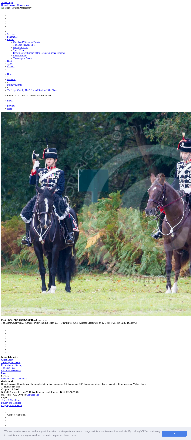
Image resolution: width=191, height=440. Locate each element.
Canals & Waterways (11, 370)
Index (10, 100)
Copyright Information (11, 405)
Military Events (20, 47)
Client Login (7, 360)
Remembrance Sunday (12, 365)
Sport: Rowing (20, 55)
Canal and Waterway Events (26, 42)
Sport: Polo (18, 50)
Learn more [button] (70, 435)
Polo (3, 373)
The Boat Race (8, 368)
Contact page (32, 394)
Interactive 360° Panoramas (14, 378)
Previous (11, 105)
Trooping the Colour (22, 58)
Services (11, 34)
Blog (9, 61)
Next (9, 108)
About (10, 63)
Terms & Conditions (10, 400)
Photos (10, 39)
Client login (7, 2)
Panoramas (12, 37)
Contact (10, 66)
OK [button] (174, 433)
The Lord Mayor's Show (24, 45)
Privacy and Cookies (11, 403)
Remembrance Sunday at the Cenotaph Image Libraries (39, 53)
